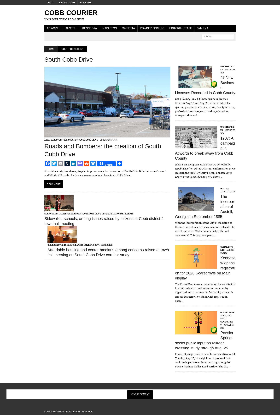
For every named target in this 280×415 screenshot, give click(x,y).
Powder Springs (152, 28)
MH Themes (86, 412)
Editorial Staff (66, 2)
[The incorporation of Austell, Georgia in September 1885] (196, 208)
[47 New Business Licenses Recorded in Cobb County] (196, 86)
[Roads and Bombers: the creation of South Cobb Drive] (107, 135)
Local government (226, 321)
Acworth (53, 28)
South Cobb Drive (88, 140)
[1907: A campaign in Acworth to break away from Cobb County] (196, 147)
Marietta (128, 28)
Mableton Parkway (70, 214)
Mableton (109, 28)
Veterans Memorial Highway (117, 214)
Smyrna (202, 28)
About (50, 2)
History (224, 188)
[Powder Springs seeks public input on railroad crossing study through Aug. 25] (196, 332)
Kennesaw (89, 28)
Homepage (85, 2)
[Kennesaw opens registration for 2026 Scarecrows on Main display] (196, 266)
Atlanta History (53, 140)
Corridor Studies (56, 245)
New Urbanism (75, 245)
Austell (71, 28)
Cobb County (71, 140)
